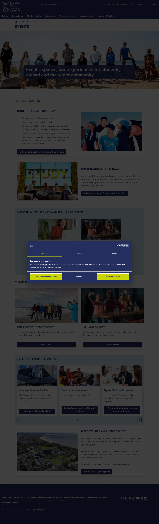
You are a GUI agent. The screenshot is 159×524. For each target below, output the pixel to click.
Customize (78, 277)
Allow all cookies (113, 277)
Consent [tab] (44, 253)
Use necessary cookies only (46, 277)
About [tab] (114, 253)
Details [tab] (79, 253)
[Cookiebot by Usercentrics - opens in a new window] (119, 245)
